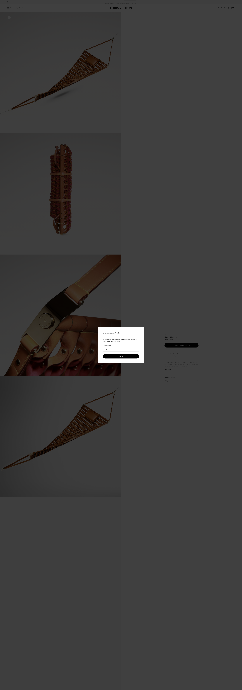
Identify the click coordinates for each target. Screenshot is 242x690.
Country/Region (107, 345)
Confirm (121, 356)
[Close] (139, 332)
